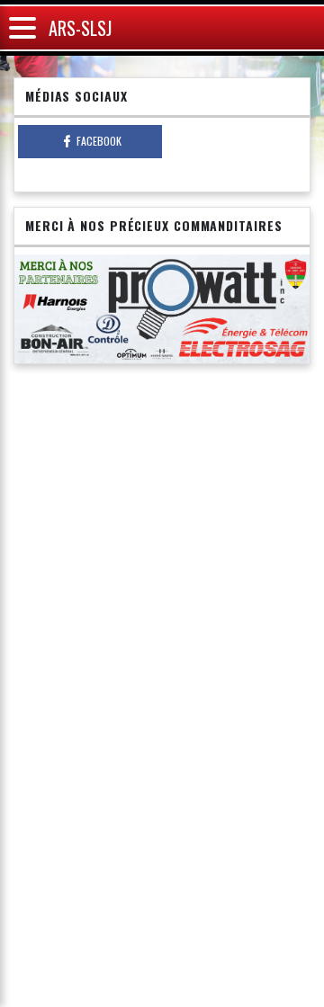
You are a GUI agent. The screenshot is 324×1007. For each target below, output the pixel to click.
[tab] (90, 141)
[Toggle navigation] (22, 28)
